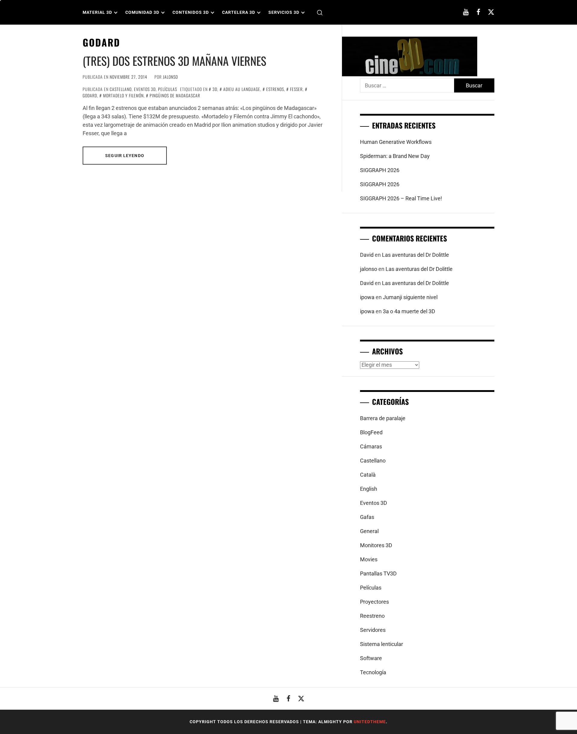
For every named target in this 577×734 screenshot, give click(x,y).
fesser (296, 89)
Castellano (121, 89)
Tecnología (373, 672)
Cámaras (371, 446)
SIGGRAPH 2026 (379, 170)
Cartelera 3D (238, 12)
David (367, 255)
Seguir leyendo (124, 155)
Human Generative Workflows (396, 142)
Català (368, 475)
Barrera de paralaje (382, 418)
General (369, 531)
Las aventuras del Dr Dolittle (415, 255)
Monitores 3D (376, 545)
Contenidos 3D (190, 12)
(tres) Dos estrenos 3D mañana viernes (174, 60)
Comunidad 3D (142, 12)
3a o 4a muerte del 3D (409, 311)
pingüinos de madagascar (175, 95)
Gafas (367, 517)
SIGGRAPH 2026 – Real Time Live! (401, 198)
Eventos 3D (145, 89)
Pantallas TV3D (378, 573)
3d (214, 89)
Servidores (373, 630)
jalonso (170, 77)
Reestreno (372, 616)
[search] (320, 12)
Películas (167, 89)
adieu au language (241, 89)
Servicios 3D (283, 12)
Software (371, 658)
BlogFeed (371, 432)
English (368, 489)
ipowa (367, 297)
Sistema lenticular (381, 644)
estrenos (275, 89)
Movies (368, 559)
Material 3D (97, 12)
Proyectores (374, 602)
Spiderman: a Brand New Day (395, 156)
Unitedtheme (370, 721)
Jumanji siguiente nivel (410, 297)
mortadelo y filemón (123, 95)
